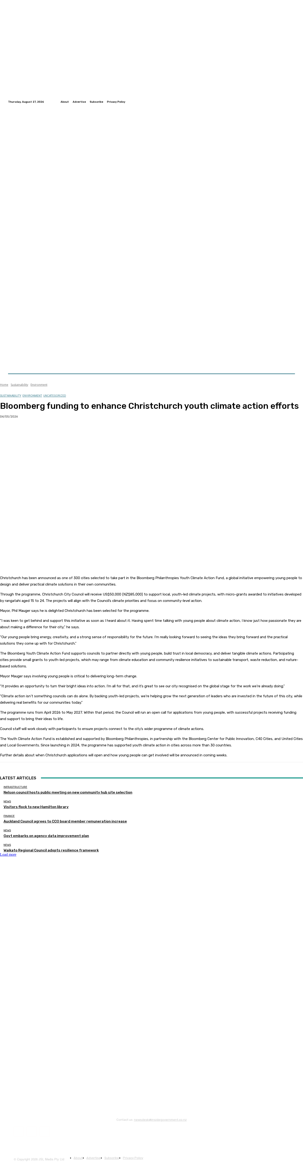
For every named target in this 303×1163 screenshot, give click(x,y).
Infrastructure (15, 787)
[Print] (76, 432)
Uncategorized (54, 395)
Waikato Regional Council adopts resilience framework (51, 850)
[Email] (59, 432)
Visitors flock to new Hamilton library (36, 807)
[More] (93, 432)
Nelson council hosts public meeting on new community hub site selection (68, 792)
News (7, 801)
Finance (9, 816)
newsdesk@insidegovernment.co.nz (160, 1119)
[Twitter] (286, 102)
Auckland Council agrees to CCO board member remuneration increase (65, 821)
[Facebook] (281, 102)
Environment (39, 385)
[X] (25, 432)
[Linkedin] (292, 102)
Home (4, 385)
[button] (289, 362)
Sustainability (19, 385)
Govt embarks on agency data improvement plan (46, 836)
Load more (8, 854)
